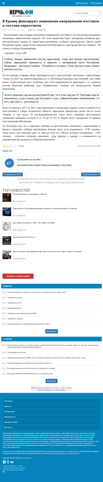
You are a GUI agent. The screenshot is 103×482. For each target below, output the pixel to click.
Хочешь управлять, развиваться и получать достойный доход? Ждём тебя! (34, 292)
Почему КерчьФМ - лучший (12, 466)
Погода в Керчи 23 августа (24, 237)
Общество (41, 30)
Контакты (8, 427)
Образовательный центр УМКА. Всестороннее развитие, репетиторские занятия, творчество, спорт (44, 358)
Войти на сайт (82, 3)
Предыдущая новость (13, 174)
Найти (100, 13)
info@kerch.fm (52, 182)
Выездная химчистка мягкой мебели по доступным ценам (27, 374)
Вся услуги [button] (51, 381)
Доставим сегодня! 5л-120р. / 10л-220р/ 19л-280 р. (34, 223)
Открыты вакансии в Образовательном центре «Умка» (26, 324)
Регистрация (96, 3)
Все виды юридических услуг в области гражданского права (28, 368)
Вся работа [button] (51, 331)
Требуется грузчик (12, 298)
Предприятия (9, 417)
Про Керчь (8, 401)
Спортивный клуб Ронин (14, 352)
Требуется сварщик (12, 319)
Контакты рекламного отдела (13, 470)
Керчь (18, 53)
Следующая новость (90, 174)
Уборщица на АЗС (11, 308)
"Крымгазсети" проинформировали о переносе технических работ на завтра (45, 209)
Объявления (9, 412)
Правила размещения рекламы (14, 468)
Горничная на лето (12, 303)
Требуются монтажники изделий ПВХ (19, 313)
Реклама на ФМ (10, 422)
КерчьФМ (27, 458)
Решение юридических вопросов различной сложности (26, 363)
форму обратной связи (75, 182)
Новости (31, 30)
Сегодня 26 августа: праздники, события (30, 194)
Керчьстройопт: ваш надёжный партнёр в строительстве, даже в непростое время (47, 251)
